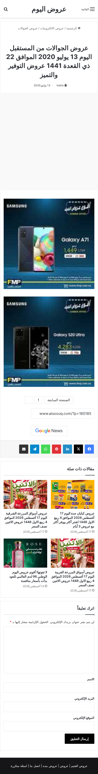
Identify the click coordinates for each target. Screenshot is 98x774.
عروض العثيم (79, 766)
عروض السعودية (36, 38)
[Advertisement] (49, 141)
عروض (64, 766)
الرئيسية (72, 28)
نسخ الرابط (17, 414)
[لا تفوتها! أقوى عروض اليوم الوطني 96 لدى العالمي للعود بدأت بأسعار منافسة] (25, 553)
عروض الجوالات (28, 28)
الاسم (90, 679)
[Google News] (49, 431)
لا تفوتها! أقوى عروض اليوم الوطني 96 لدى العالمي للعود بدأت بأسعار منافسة (28, 576)
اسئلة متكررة (19, 766)
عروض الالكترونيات (52, 28)
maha (60, 85)
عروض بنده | (49, 766)
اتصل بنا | (34, 766)
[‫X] (78, 449)
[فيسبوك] (89, 449)
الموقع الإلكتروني (83, 718)
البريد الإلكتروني (84, 698)
